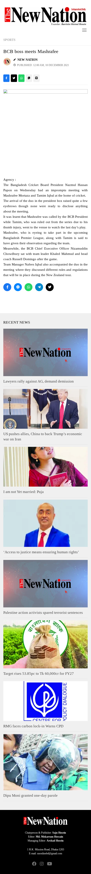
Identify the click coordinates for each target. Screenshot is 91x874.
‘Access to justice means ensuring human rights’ (41, 552)
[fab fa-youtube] (49, 864)
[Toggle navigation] (84, 30)
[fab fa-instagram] (42, 864)
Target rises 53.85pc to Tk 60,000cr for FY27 (38, 673)
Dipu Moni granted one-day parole (30, 795)
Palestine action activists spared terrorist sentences (43, 612)
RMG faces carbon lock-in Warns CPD (33, 726)
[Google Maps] (57, 864)
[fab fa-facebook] (34, 864)
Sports (9, 40)
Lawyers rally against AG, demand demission (38, 381)
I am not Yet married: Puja (23, 492)
